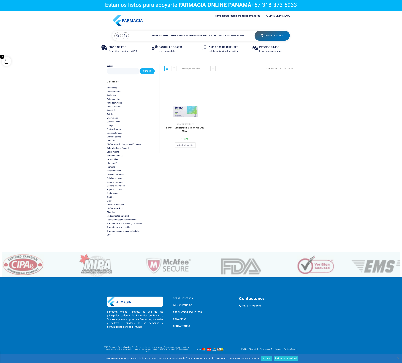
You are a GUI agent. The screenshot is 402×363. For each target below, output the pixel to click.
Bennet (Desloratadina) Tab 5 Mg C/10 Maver (185, 129)
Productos (237, 35)
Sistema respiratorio (185, 124)
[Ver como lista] (174, 68)
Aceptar (267, 358)
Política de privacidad (286, 358)
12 (283, 68)
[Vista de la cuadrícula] (167, 68)
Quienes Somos (159, 35)
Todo (292, 68)
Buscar (110, 65)
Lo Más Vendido (179, 35)
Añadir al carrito (185, 145)
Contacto (224, 35)
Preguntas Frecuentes (202, 35)
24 (287, 68)
